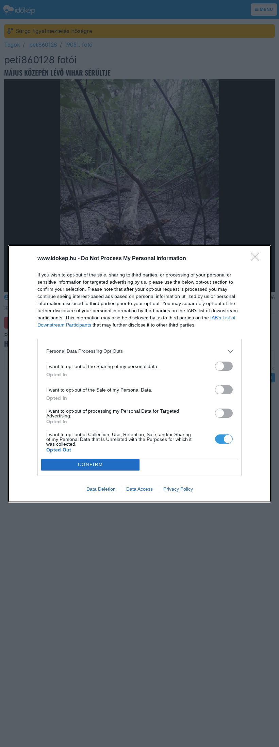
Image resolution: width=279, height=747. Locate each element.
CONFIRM (90, 464)
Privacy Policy (178, 489)
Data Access (139, 489)
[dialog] (139, 373)
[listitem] (139, 351)
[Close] (257, 258)
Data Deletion (101, 489)
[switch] (224, 366)
